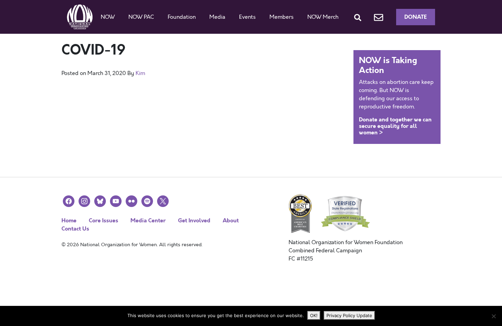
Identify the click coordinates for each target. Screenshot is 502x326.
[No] (493, 316)
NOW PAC (141, 17)
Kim (140, 73)
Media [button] (217, 17)
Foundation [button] (182, 17)
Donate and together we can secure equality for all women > (395, 126)
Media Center (148, 220)
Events (247, 17)
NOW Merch (322, 17)
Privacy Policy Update (349, 315)
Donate (415, 17)
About (231, 220)
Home (68, 220)
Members (281, 17)
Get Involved (194, 220)
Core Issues (103, 220)
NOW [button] (108, 17)
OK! (314, 315)
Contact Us (75, 229)
